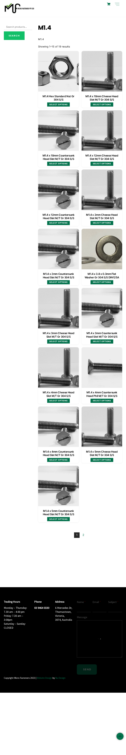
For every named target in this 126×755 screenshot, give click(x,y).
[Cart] (109, 4)
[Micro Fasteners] (19, 13)
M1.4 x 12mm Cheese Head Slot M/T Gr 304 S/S (101, 157)
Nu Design (60, 677)
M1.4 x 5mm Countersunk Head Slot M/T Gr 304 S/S (58, 512)
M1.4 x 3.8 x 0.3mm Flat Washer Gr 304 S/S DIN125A (102, 275)
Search (14, 35)
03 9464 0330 (41, 608)
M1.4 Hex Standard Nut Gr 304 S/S (58, 98)
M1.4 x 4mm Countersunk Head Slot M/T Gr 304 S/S (58, 453)
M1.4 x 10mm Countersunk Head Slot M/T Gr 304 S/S (59, 157)
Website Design (44, 677)
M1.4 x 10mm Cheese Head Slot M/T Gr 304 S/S (101, 98)
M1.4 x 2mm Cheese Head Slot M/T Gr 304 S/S (102, 216)
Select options (58, 104)
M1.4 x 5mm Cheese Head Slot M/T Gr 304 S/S (102, 453)
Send (87, 669)
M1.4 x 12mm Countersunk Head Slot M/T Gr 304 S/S (59, 216)
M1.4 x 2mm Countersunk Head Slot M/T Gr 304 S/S (58, 275)
